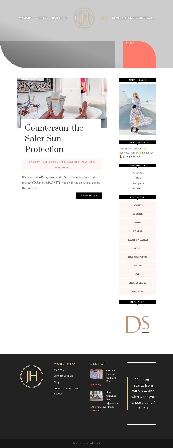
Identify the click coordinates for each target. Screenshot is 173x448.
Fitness (137, 231)
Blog (104, 18)
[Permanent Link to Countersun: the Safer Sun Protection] (61, 103)
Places (137, 265)
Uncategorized (137, 282)
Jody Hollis (41, 162)
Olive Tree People (137, 257)
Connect (42, 18)
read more (89, 195)
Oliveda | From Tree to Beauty (133, 18)
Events (137, 222)
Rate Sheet (59, 18)
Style (137, 274)
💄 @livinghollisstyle (130, 156)
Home (137, 248)
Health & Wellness (80, 162)
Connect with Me (63, 375)
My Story (25, 18)
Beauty (137, 205)
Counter (59, 162)
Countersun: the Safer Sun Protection (54, 139)
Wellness (62, 167)
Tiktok (137, 177)
